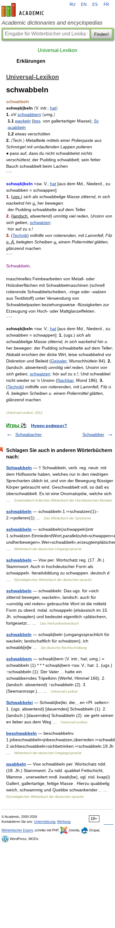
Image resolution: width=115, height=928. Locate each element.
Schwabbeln (19, 467)
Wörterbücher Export (17, 830)
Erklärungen (31, 61)
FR (106, 4)
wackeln (23, 120)
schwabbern (29, 114)
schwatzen (40, 222)
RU (72, 4)
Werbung (64, 821)
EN (83, 4)
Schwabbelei (19, 702)
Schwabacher (28, 434)
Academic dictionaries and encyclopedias (52, 23)
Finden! (101, 34)
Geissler (59, 360)
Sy (96, 120)
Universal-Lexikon (57, 50)
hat (53, 108)
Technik (20, 235)
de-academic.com (24, 10)
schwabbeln (19, 511)
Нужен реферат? (49, 425)
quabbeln (17, 127)
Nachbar (65, 380)
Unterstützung (44, 821)
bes (36, 120)
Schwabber (93, 434)
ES (95, 4)
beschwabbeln (21, 733)
